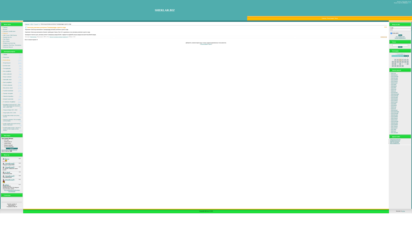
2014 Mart (393, 103)
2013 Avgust (394, 92)
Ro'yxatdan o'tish (400, 36)
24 (392, 66)
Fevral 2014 (400, 54)
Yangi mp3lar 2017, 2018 (9, 112)
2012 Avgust (394, 74)
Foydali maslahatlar (8, 90)
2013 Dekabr (394, 98)
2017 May (393, 129)
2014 (31, 24)
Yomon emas (7, 143)
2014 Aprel (394, 105)
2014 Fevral (394, 102)
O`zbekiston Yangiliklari (9, 101)
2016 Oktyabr (394, 121)
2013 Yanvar (394, 81)
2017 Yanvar (394, 126)
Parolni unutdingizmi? (400, 38)
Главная (324, 18)
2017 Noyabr (394, 132)
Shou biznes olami (8, 88)
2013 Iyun (393, 89)
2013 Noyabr (394, 97)
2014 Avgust (394, 110)
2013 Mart (393, 84)
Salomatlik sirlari (7, 79)
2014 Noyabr (394, 115)
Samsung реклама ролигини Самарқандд (59, 36)
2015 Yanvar (394, 118)
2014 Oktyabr (394, 113)
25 (395, 66)
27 (400, 66)
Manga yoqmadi (8, 145)
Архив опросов (13, 149)
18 (395, 64)
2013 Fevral (394, 82)
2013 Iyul (393, 90)
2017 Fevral (394, 127)
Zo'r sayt (6, 140)
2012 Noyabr (394, 78)
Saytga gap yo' (8, 141)
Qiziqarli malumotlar (8, 99)
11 (395, 62)
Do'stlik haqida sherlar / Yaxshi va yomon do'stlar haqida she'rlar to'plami (12, 129)
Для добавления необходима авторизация (12, 191)
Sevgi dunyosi (6, 63)
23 (407, 64)
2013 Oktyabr (394, 95)
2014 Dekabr (394, 116)
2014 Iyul (393, 108)
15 (405, 62)
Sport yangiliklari (7, 82)
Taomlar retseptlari (8, 93)
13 (400, 62)
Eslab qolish (395, 33)
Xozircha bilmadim (9, 146)
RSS (410, 2)
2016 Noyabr (394, 123)
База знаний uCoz (395, 143)
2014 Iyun (393, 106)
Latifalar (5, 54)
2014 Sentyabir (395, 111)
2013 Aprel (394, 86)
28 (402, 66)
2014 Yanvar (394, 100)
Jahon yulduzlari (7, 74)
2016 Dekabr (394, 124)
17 (392, 64)
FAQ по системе (394, 142)
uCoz (403, 211)
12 (397, 62)
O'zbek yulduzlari (7, 85)
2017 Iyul (393, 131)
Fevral (36, 24)
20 (400, 64)
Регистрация (330, 18)
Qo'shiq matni (6, 65)
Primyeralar (6, 57)
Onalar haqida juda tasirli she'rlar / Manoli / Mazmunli (12, 124)
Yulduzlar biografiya (8, 96)
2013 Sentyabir (395, 94)
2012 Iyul (393, 73)
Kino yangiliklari (7, 71)
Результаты (5, 149)
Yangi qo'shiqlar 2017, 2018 (10, 110)
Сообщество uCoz (395, 140)
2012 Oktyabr (394, 76)
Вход (336, 18)
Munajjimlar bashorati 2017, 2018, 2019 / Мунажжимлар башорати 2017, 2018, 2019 (11, 106)
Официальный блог (395, 139)
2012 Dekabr (394, 79)
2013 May (393, 87)
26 (397, 66)
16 (407, 62)
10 (392, 62)
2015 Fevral (394, 119)
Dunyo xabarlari (7, 76)
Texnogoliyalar (7, 68)
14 (402, 62)
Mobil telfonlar (6, 60)
